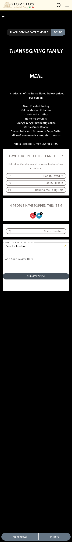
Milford (54, 536)
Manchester (20, 536)
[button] (4, 16)
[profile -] (58, 5)
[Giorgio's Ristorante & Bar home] (18, 5)
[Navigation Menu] (67, 5)
